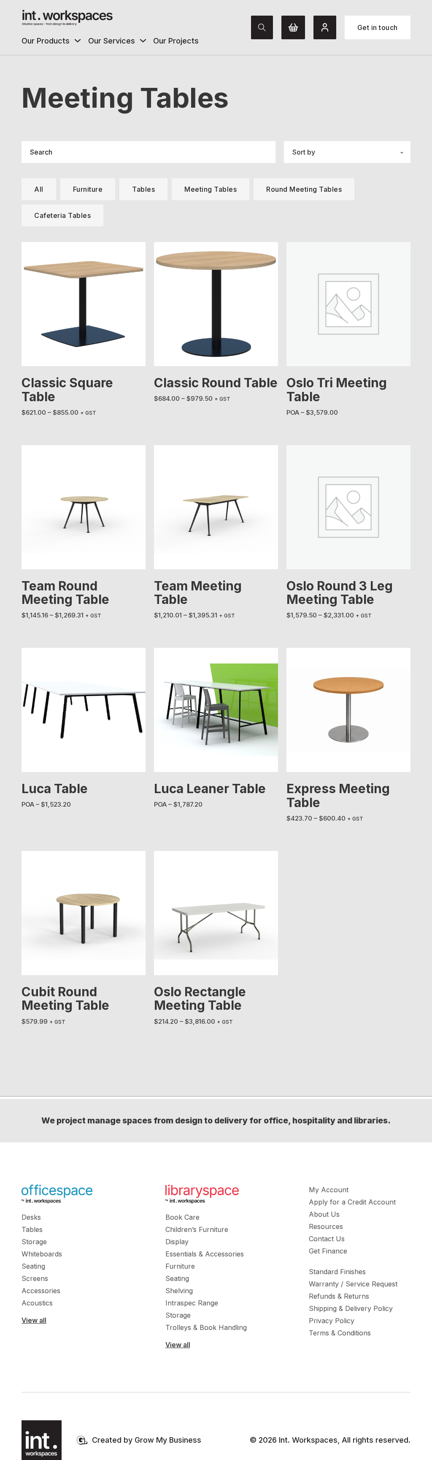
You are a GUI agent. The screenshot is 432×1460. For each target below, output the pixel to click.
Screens (35, 1278)
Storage (34, 1241)
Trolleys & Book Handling (206, 1327)
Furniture (180, 1266)
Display (177, 1241)
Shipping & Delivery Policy (351, 1308)
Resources (326, 1226)
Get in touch (377, 27)
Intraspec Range (191, 1303)
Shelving (179, 1290)
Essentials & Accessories (204, 1254)
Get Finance (328, 1251)
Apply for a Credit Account (352, 1202)
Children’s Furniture (196, 1229)
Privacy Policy (331, 1320)
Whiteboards (42, 1254)
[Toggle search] (262, 27)
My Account (328, 1189)
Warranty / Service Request (353, 1284)
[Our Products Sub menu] (77, 40)
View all (34, 1320)
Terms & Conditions (340, 1333)
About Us (324, 1214)
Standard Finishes (337, 1271)
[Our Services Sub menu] (143, 40)
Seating (33, 1266)
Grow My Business (168, 1440)
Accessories (41, 1290)
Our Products (46, 40)
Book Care (182, 1217)
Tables (32, 1229)
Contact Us (327, 1238)
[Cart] (293, 27)
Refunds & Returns (339, 1296)
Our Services (111, 40)
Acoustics (37, 1303)
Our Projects (176, 40)
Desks (31, 1217)
